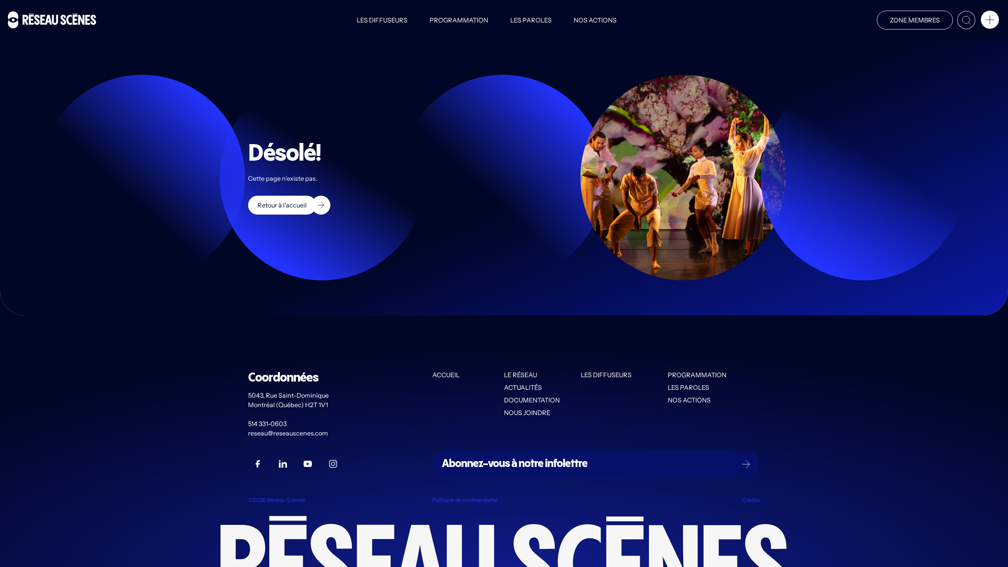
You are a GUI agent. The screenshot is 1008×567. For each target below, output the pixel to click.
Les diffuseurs (382, 20)
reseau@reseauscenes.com (288, 433)
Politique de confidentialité (465, 500)
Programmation (459, 20)
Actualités (523, 387)
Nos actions (595, 20)
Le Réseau (520, 375)
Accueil (446, 375)
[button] (990, 21)
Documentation (532, 400)
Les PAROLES (531, 20)
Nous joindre (527, 413)
